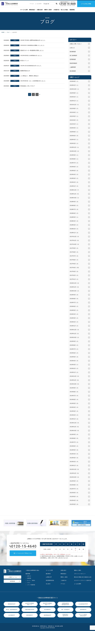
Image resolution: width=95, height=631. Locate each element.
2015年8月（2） (74, 345)
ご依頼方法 (56, 9)
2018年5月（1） (74, 217)
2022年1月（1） (74, 100)
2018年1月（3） (74, 232)
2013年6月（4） (74, 446)
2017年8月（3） (74, 252)
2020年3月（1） (74, 143)
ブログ (8, 32)
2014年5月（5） (74, 403)
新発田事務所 (73, 63)
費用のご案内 (48, 9)
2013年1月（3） (74, 465)
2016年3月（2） (74, 318)
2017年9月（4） (74, 248)
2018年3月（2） (74, 225)
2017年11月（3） (74, 240)
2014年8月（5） (74, 391)
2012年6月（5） (74, 492)
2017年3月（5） (74, 271)
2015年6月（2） (74, 353)
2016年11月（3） (74, 287)
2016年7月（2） (74, 302)
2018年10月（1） (75, 197)
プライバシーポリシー (80, 573)
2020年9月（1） (74, 127)
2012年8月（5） (74, 484)
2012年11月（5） (74, 473)
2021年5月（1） (74, 116)
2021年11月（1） (74, 104)
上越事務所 (73, 67)
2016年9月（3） (74, 294)
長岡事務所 (73, 59)
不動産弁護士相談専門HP (65, 615)
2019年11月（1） (74, 147)
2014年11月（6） (74, 380)
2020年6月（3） (74, 135)
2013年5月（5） (74, 450)
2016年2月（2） (74, 322)
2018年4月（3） (74, 221)
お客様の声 (49, 577)
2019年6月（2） (74, 166)
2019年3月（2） (74, 178)
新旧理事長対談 (50, 580)
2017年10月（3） (75, 244)
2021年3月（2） (74, 120)
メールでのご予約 (86, 3)
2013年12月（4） (75, 422)
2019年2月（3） (74, 182)
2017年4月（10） (75, 267)
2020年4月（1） (74, 139)
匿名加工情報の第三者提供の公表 (82, 577)
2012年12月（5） (75, 469)
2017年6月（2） (74, 259)
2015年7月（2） (74, 349)
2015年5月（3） (74, 356)
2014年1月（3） (74, 419)
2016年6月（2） (74, 306)
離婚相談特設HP (11, 604)
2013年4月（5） (74, 453)
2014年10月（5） (75, 384)
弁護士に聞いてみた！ (76, 43)
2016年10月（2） (75, 290)
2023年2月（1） (74, 85)
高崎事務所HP (29, 615)
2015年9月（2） (74, 341)
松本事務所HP (12, 615)
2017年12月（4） (75, 236)
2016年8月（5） (74, 298)
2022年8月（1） (74, 93)
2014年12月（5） (75, 376)
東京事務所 (73, 71)
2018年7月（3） (74, 209)
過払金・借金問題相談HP (11, 609)
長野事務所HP (83, 609)
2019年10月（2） (75, 151)
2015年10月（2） (75, 337)
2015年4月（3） (74, 360)
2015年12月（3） (75, 329)
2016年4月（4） (74, 314)
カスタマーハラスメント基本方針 (82, 580)
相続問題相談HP (47, 615)
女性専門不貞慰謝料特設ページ (29, 604)
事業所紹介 (63, 573)
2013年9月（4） (74, 434)
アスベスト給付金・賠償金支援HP (83, 615)
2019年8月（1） (74, 159)
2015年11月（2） (74, 333)
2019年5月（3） (74, 170)
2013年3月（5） (74, 457)
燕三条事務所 (73, 55)
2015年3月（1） (74, 364)
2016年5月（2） (74, 310)
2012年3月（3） (74, 504)
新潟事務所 (73, 51)
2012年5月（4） (74, 496)
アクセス (32, 3)
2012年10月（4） (75, 477)
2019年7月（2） (74, 162)
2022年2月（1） (74, 96)
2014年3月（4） (74, 411)
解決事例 (48, 573)
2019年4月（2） (74, 174)
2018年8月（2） (74, 205)
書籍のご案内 (77, 570)
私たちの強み (64, 9)
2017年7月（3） (74, 256)
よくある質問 (38, 3)
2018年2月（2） (74, 228)
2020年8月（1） (74, 131)
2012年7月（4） (74, 488)
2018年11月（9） (74, 193)
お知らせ (72, 47)
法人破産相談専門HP (83, 604)
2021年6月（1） (74, 112)
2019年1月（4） (74, 186)
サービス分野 (24, 9)
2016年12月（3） (75, 283)
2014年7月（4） (74, 395)
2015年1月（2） (74, 372)
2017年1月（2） (74, 279)
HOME (2, 32)
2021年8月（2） (74, 108)
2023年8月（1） (74, 81)
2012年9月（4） (74, 481)
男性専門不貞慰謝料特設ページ (47, 604)
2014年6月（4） (74, 399)
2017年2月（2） (74, 275)
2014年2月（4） (74, 415)
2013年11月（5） (74, 426)
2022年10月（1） (75, 89)
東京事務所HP (47, 609)
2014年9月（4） (74, 387)
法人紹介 (48, 583)
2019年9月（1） (74, 155)
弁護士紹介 (40, 9)
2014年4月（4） (74, 407)
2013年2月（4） (74, 461)
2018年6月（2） (74, 213)
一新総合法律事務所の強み (32, 570)
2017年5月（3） (74, 263)
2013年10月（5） (75, 430)
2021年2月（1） (74, 124)
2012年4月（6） (74, 500)
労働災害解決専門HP (29, 609)
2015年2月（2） (74, 368)
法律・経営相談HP (65, 609)
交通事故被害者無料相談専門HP (65, 604)
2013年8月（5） (74, 438)
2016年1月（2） (74, 325)
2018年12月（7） (75, 190)
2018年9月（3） (74, 201)
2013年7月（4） (74, 442)
